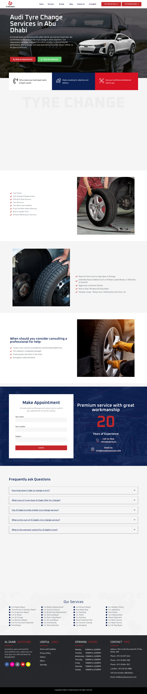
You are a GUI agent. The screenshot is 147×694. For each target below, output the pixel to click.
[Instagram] (12, 664)
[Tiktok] (17, 664)
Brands (61, 4)
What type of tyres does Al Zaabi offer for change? (36, 500)
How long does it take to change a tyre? (31, 490)
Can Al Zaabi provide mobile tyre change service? (35, 510)
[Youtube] (23, 664)
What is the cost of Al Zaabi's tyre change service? (36, 520)
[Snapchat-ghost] (28, 664)
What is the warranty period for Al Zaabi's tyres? (35, 529)
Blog (71, 4)
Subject (18, 436)
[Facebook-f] (7, 664)
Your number (20, 427)
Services (51, 4)
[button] (73, 490)
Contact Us (81, 4)
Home (41, 4)
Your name (19, 417)
